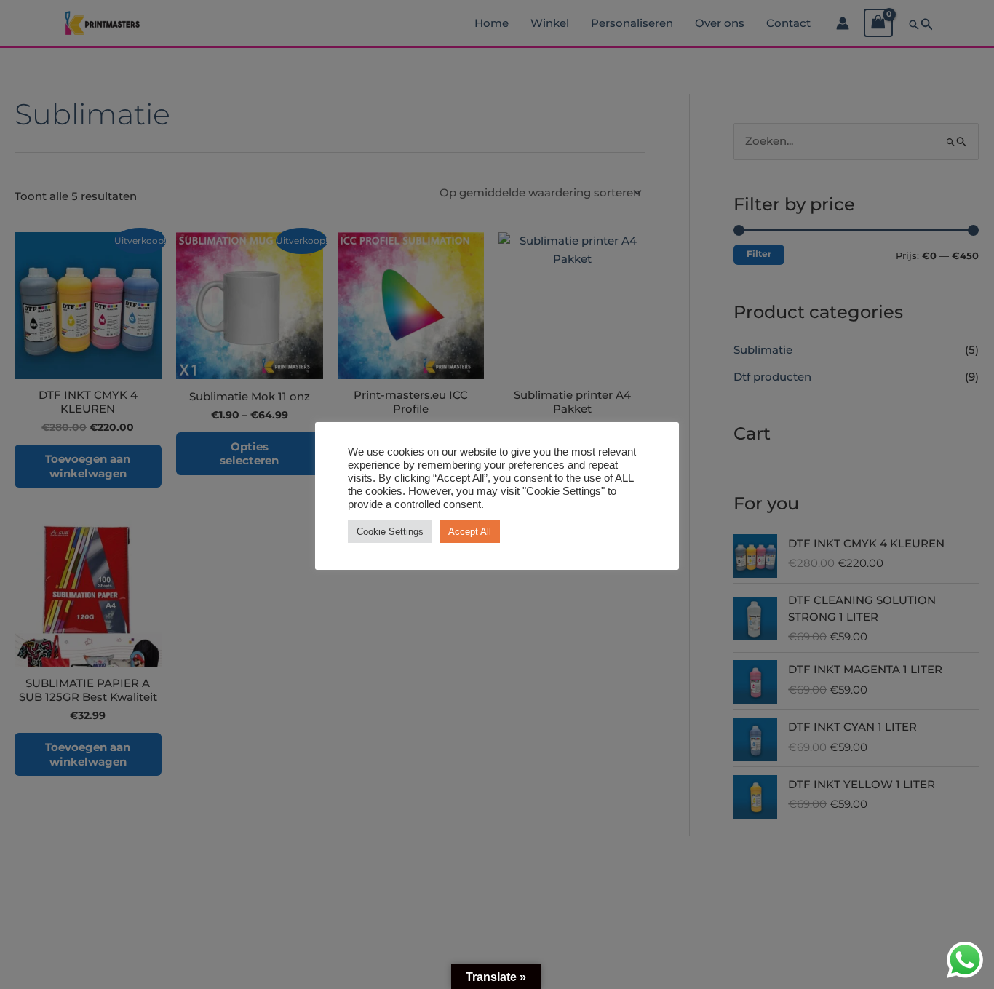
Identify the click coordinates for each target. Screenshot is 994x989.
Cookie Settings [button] (390, 531)
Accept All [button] (469, 531)
